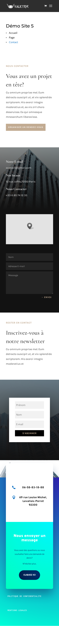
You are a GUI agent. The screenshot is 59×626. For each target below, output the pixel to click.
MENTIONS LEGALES (17, 610)
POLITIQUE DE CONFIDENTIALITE (24, 596)
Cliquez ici (29, 575)
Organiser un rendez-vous (25, 127)
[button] (30, 226)
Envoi (48, 297)
